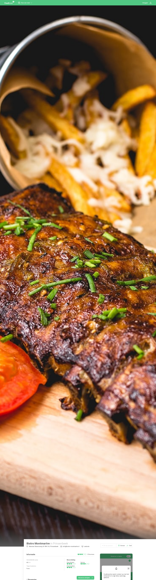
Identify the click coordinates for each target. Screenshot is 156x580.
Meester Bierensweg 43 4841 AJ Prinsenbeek (43, 546)
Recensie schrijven (84, 577)
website (86, 546)
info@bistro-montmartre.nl (71, 546)
